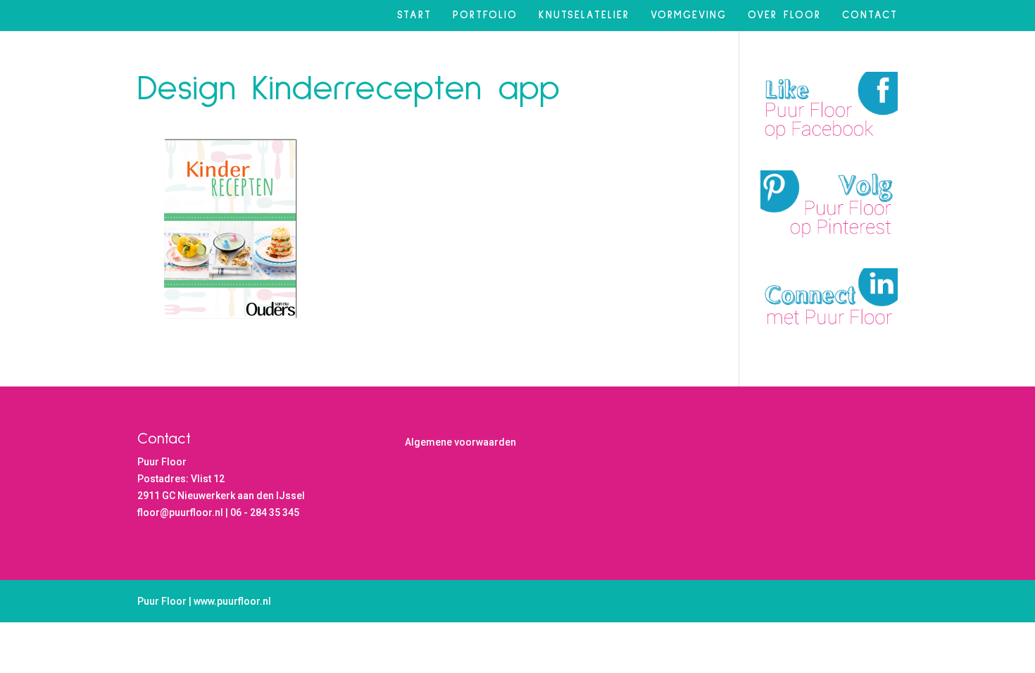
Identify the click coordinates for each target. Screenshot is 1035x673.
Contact (870, 15)
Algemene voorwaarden (460, 442)
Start (414, 15)
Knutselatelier (584, 15)
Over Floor (784, 15)
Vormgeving (689, 15)
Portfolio (485, 15)
